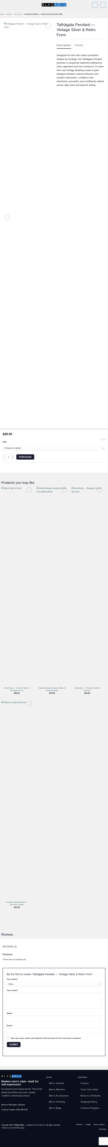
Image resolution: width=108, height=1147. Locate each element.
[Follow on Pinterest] (12, 1101)
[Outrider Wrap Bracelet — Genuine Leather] (17, 800)
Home (2, 14)
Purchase (25, 457)
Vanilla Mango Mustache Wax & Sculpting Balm (52, 689)
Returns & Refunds (90, 1096)
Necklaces (18, 14)
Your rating (12, 979)
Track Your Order (89, 1089)
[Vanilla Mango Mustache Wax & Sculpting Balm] (52, 586)
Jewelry (9, 14)
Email (10, 1025)
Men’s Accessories (59, 1096)
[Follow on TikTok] (9, 1101)
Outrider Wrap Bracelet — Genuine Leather (17, 903)
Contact (84, 1083)
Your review (12, 990)
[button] (3, 4)
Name (10, 1013)
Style (5, 442)
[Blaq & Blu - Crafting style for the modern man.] (54, 5)
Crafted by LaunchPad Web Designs (13, 1128)
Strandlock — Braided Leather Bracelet (87, 689)
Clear (103, 439)
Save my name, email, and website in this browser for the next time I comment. (46, 1038)
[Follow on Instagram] (6, 1101)
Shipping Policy (88, 1102)
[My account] (95, 5)
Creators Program (89, 1108)
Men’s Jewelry (56, 1083)
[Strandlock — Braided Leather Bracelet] (87, 586)
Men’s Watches (57, 1089)
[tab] (64, 45)
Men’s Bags (55, 1108)
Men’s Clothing (57, 1102)
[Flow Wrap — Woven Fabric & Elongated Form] (17, 586)
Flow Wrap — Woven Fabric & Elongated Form (17, 689)
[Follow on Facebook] (3, 1101)
